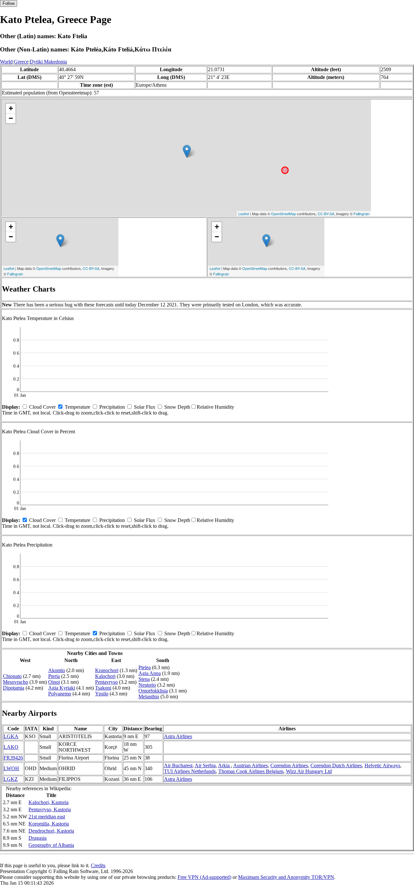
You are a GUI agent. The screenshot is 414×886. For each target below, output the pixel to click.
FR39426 (13, 757)
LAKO (11, 747)
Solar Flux (144, 407)
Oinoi (54, 682)
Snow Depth (177, 407)
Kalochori (105, 676)
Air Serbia (205, 765)
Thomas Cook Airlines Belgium (250, 771)
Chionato (12, 676)
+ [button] (11, 108)
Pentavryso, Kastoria (49, 809)
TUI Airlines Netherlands (190, 771)
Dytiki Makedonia (48, 61)
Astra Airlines (178, 736)
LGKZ (11, 779)
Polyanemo (59, 693)
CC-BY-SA (326, 213)
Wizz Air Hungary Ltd (309, 771)
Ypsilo (101, 693)
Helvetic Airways (382, 765)
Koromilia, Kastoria (48, 823)
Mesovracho (15, 682)
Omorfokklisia (153, 690)
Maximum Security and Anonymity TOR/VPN (286, 877)
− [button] (11, 118)
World (6, 61)
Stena (144, 679)
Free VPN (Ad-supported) (204, 877)
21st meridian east (46, 816)
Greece (21, 61)
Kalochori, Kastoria (48, 802)
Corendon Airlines (289, 765)
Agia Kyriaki (61, 688)
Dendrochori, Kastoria (51, 831)
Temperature (77, 407)
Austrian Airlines (250, 765)
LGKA (11, 736)
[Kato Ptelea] (187, 151)
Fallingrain (361, 213)
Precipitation (112, 407)
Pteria (54, 676)
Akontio (56, 670)
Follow (9, 3)
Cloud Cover (42, 407)
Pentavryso (106, 682)
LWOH (11, 768)
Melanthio (148, 696)
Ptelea (144, 667)
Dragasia (37, 838)
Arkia (224, 765)
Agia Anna (149, 673)
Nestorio (147, 685)
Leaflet (243, 213)
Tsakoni (103, 688)
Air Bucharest (178, 765)
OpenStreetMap (283, 213)
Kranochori (106, 670)
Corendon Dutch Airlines (336, 765)
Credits (98, 865)
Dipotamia (13, 688)
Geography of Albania (51, 845)
